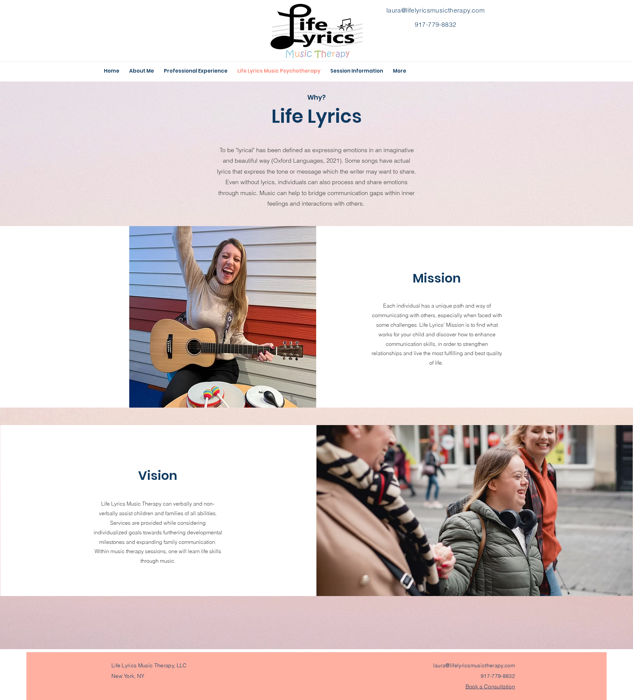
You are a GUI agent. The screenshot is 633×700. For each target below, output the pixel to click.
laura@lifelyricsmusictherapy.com (435, 10)
